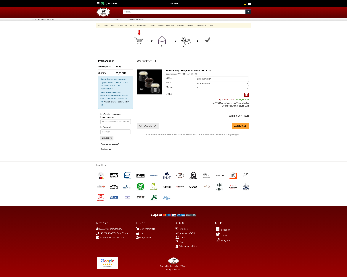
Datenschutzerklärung (188, 246)
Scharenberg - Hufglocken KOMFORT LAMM (188, 70)
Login (142, 233)
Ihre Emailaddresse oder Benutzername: (110, 115)
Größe (169, 78)
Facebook (224, 230)
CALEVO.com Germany (110, 229)
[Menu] (98, 3)
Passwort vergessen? (110, 144)
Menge (169, 87)
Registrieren (106, 149)
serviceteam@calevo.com (112, 237)
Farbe (168, 82)
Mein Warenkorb (147, 229)
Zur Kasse (240, 125)
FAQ (181, 242)
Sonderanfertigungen (166, 25)
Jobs (211, 25)
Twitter (223, 235)
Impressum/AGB (186, 233)
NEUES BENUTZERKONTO (116, 101)
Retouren (183, 229)
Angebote (190, 25)
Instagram (224, 240)
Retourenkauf (201, 25)
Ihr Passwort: (105, 127)
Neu (99, 25)
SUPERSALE (180, 25)
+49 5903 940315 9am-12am (113, 233)
